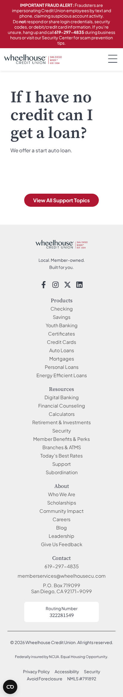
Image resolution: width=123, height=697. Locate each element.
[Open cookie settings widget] (10, 687)
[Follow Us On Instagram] (55, 284)
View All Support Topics (61, 200)
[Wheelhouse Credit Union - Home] (61, 244)
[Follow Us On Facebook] (43, 284)
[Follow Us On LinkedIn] (79, 284)
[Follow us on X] (67, 284)
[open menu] (112, 59)
